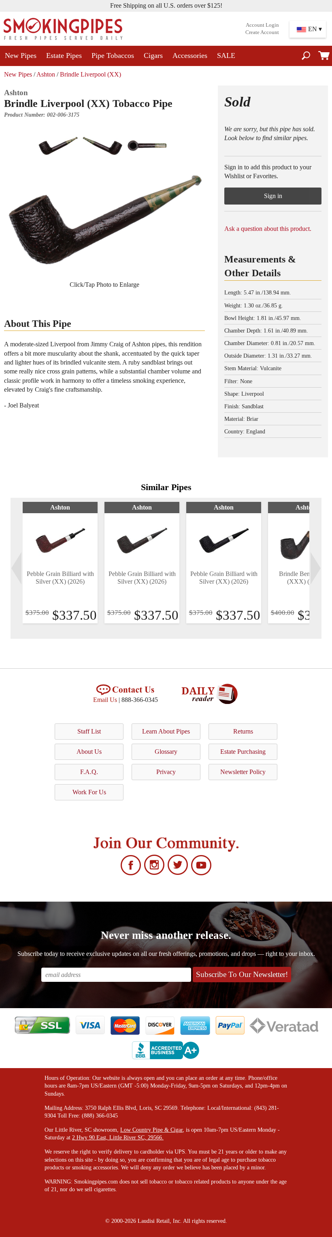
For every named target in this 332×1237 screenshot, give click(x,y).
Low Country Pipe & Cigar (151, 1130)
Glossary (166, 751)
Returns (243, 731)
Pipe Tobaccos (113, 55)
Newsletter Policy (243, 771)
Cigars (153, 55)
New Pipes (20, 55)
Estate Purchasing (243, 751)
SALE (226, 55)
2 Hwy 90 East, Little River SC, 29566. (118, 1138)
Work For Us (89, 792)
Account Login (262, 25)
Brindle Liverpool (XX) (90, 74)
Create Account (262, 32)
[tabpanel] (60, 562)
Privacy (166, 771)
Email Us (105, 699)
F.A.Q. (89, 771)
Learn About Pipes (166, 731)
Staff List (89, 731)
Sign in (273, 195)
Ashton (45, 74)
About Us (89, 751)
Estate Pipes (64, 55)
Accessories (189, 55)
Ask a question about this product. (267, 228)
